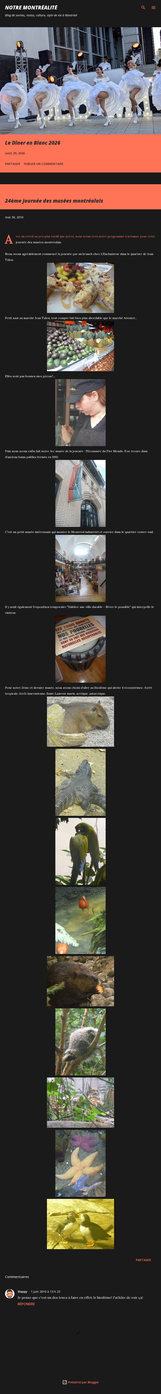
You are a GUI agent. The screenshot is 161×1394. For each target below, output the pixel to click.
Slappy (22, 1292)
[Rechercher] (143, 7)
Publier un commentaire (44, 164)
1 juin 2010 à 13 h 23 (45, 1292)
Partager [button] (12, 164)
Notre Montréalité (31, 7)
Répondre (26, 1304)
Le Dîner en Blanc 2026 (32, 142)
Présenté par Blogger (83, 1382)
